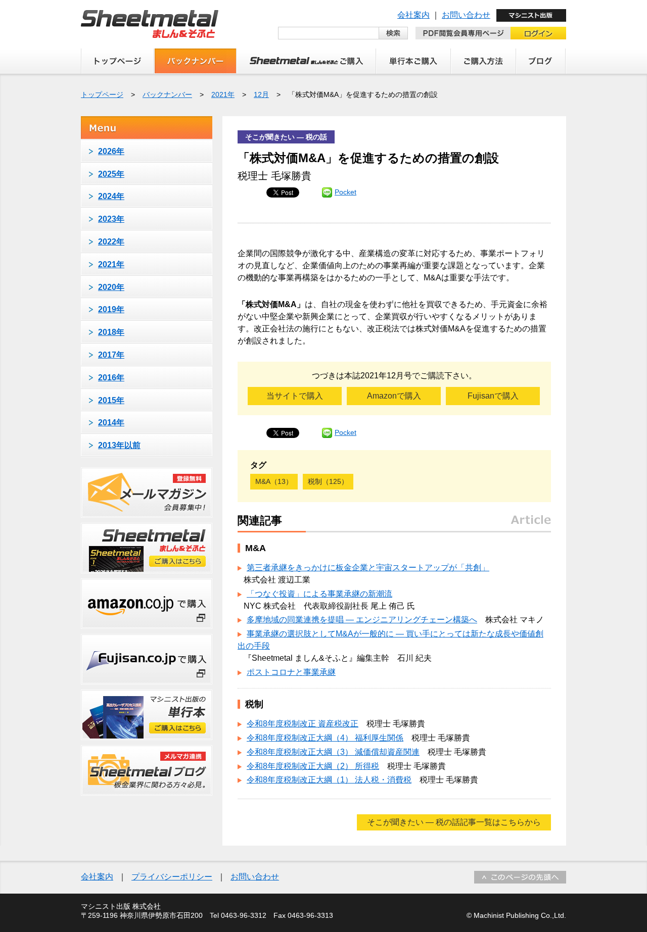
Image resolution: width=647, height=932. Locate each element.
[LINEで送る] (327, 192)
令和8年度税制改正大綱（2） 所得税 (313, 766)
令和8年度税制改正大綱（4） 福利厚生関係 (325, 737)
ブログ (541, 61)
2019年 (111, 309)
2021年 (223, 94)
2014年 (111, 422)
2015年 (111, 400)
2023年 (111, 219)
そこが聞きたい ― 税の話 (286, 137)
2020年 (111, 287)
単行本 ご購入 (413, 61)
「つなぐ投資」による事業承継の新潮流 (319, 594)
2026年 (111, 151)
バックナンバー (195, 61)
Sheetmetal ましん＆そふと (149, 24)
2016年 (111, 377)
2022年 (111, 241)
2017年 (111, 355)
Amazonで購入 (394, 395)
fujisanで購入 (146, 659)
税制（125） (328, 481)
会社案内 (413, 15)
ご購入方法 (483, 61)
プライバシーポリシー (171, 876)
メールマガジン (146, 492)
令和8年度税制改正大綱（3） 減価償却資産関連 (333, 752)
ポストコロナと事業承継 (291, 672)
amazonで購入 (146, 603)
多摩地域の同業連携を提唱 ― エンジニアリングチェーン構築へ (362, 619)
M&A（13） (274, 481)
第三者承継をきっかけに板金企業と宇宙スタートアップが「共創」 (368, 567)
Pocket (345, 192)
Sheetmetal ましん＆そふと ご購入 (306, 61)
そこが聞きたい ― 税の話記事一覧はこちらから (454, 822)
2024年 (111, 196)
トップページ (117, 61)
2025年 (111, 174)
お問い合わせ (466, 15)
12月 (261, 94)
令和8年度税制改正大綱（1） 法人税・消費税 (329, 779)
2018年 (111, 332)
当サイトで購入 (294, 395)
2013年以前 (119, 445)
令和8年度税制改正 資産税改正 (302, 723)
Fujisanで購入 (493, 395)
